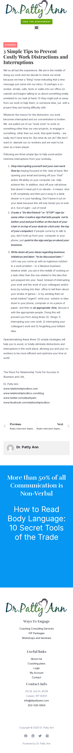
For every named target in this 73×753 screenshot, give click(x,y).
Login (36, 668)
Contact (36, 677)
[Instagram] (47, 735)
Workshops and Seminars (36, 638)
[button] (36, 27)
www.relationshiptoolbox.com (20, 388)
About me (36, 659)
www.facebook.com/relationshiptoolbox (26, 402)
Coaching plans (36, 663)
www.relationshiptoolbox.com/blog (23, 393)
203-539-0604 (36, 705)
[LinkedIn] (32, 735)
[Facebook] (25, 735)
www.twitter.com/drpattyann (19, 397)
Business (10, 45)
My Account (36, 672)
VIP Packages (36, 633)
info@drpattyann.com (36, 700)
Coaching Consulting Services (36, 628)
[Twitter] (40, 735)
